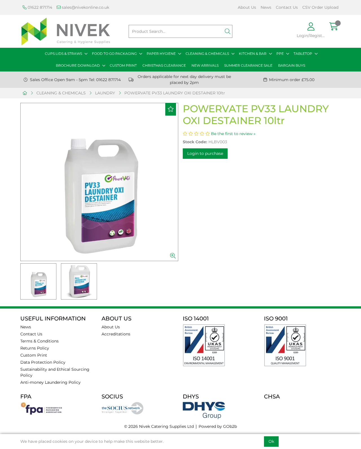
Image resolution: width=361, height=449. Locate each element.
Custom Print (33, 355)
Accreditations (116, 334)
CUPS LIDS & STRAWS (63, 53)
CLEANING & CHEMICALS (207, 53)
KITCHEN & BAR (253, 53)
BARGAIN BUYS (291, 65)
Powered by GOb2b (218, 426)
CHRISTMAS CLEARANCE (164, 65)
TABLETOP (303, 53)
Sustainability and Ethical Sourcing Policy (54, 372)
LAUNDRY (105, 93)
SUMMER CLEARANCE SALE (248, 65)
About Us (247, 7)
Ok (271, 441)
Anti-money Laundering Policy (50, 382)
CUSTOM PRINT (123, 65)
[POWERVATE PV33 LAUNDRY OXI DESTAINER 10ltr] (99, 182)
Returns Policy (34, 348)
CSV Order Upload (320, 7)
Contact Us (287, 7)
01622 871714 (39, 7)
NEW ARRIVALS (205, 65)
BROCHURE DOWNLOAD (78, 65)
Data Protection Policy (42, 362)
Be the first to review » (233, 133)
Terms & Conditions (39, 341)
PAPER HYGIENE (161, 53)
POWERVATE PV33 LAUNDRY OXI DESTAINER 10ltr (174, 93)
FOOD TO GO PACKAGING (114, 53)
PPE (280, 53)
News (266, 7)
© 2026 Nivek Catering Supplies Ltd (159, 426)
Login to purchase (205, 153)
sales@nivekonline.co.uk (85, 7)
